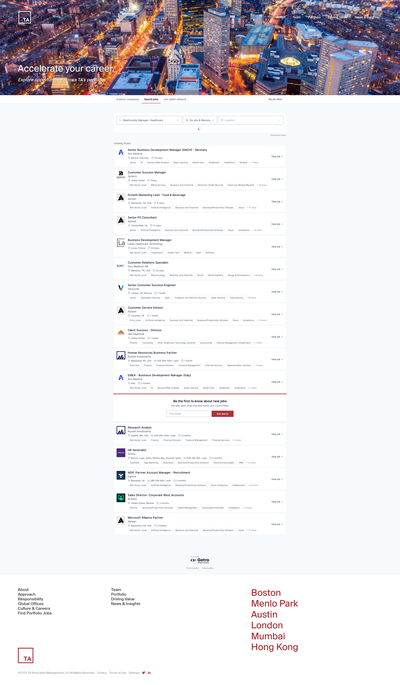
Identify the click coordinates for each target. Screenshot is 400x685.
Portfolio (118, 594)
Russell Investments (139, 356)
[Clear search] (177, 120)
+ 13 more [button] (262, 185)
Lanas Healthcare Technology (145, 243)
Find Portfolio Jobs (35, 613)
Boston (266, 592)
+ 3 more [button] (258, 365)
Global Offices (31, 603)
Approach (27, 594)
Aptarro (132, 176)
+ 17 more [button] (247, 507)
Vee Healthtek (136, 334)
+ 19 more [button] (251, 297)
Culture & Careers (34, 608)
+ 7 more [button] (254, 162)
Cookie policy (208, 568)
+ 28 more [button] (258, 275)
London (267, 625)
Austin (264, 614)
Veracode (133, 288)
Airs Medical (135, 153)
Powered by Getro (278, 135)
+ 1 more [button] (257, 342)
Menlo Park (274, 603)
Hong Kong (274, 647)
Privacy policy (193, 568)
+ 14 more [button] (257, 230)
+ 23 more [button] (253, 485)
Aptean (132, 198)
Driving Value (123, 599)
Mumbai (268, 636)
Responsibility (30, 599)
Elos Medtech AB (138, 266)
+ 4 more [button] (236, 440)
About (23, 589)
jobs (151, 99)
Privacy (102, 673)
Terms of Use (117, 673)
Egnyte (132, 476)
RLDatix (132, 498)
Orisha (131, 453)
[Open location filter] (279, 120)
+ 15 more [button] (251, 207)
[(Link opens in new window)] (143, 673)
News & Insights (125, 603)
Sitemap (134, 673)
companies (128, 99)
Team (116, 589)
